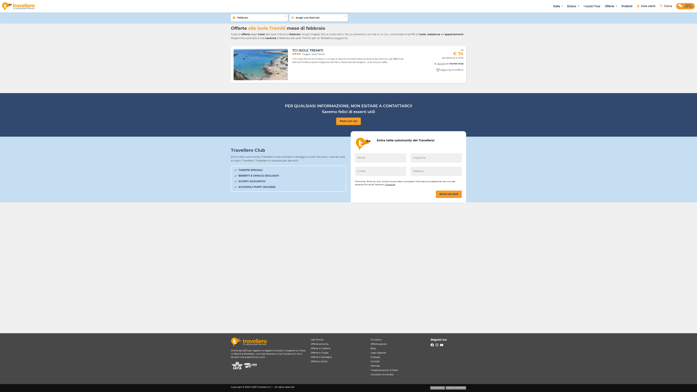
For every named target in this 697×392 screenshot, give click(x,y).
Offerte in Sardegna (321, 357)
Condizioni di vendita (382, 374)
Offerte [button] (610, 6)
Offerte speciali (379, 344)
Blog (373, 348)
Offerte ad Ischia (320, 344)
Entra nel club (448, 194)
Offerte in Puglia (319, 353)
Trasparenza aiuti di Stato (384, 370)
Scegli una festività (307, 18)
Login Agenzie (378, 353)
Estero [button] (572, 6)
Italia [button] (557, 6)
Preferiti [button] (626, 6)
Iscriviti (441, 64)
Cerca (667, 6)
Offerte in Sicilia (319, 361)
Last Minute (317, 340)
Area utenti (647, 6)
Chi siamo (376, 340)
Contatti (375, 361)
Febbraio (242, 18)
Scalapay (375, 357)
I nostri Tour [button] (592, 6)
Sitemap (375, 366)
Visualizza (390, 185)
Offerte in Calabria (320, 348)
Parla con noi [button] (348, 121)
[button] (685, 6)
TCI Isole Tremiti (307, 50)
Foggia (306, 54)
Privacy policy (437, 388)
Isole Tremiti (318, 54)
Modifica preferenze (456, 388)
